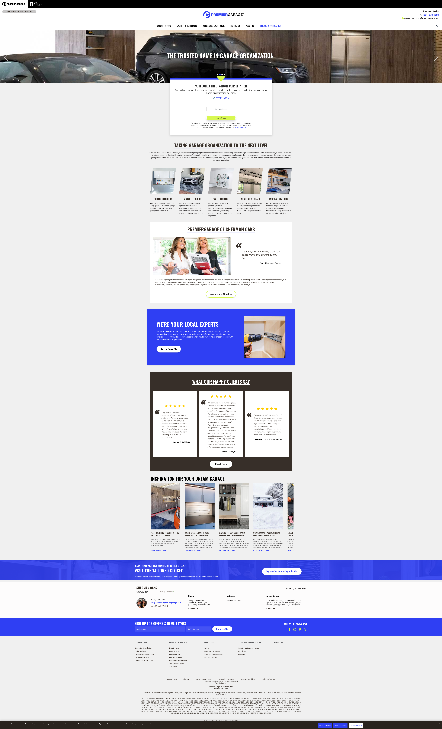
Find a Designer (140, 651)
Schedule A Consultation (270, 26)
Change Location (410, 18)
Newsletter (242, 651)
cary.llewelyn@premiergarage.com (166, 603)
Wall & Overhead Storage (214, 26)
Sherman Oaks (430, 11)
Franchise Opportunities (19, 12)
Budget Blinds (174, 654)
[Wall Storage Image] (221, 181)
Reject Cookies (340, 725)
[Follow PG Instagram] (294, 629)
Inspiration (235, 26)
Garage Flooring (164, 26)
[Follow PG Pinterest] (300, 629)
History (206, 648)
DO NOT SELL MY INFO (203, 679)
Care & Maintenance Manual (248, 648)
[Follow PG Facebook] (289, 629)
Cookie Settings (356, 725)
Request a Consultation (143, 648)
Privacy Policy (240, 127)
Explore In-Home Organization (281, 571)
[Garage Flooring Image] (192, 181)
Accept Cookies (325, 725)
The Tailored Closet (176, 663)
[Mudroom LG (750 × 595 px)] (234, 506)
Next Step (221, 118)
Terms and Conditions (247, 679)
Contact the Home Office (144, 660)
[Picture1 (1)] (165, 506)
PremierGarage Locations (144, 654)
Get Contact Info (430, 18)
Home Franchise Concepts (213, 654)
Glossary (241, 654)
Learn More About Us (221, 294)
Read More (221, 464)
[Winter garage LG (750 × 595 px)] (268, 506)
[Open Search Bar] (437, 26)
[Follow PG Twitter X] (305, 629)
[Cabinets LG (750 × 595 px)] (200, 506)
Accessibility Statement (226, 679)
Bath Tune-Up (174, 651)
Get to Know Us (168, 349)
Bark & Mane (174, 648)
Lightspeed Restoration (178, 660)
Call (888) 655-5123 (142, 657)
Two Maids (173, 667)
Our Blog (278, 642)
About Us (250, 26)
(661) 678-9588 (297, 588)
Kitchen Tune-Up (175, 657)
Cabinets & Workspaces (187, 26)
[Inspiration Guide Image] (279, 181)
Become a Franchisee (212, 651)
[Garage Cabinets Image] (163, 181)
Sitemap (186, 679)
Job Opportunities (210, 657)
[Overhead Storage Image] (250, 181)
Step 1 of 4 (222, 98)
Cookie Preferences (268, 679)
